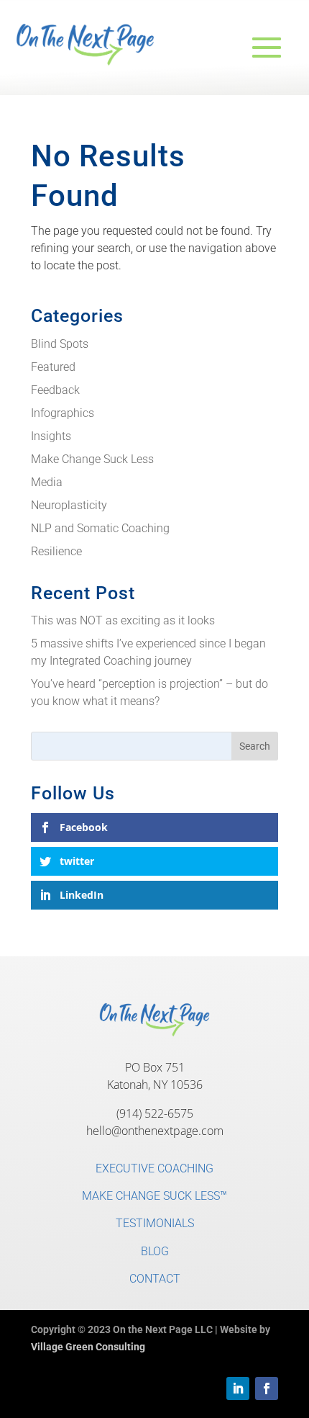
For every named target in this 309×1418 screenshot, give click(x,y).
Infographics (62, 413)
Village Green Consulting (88, 1346)
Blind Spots (59, 344)
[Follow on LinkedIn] (237, 1388)
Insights (51, 436)
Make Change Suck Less (92, 459)
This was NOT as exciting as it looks (123, 620)
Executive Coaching (154, 1168)
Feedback (55, 390)
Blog (155, 1251)
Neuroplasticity (69, 505)
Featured (53, 367)
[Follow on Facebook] (266, 1388)
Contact (154, 1278)
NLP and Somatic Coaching (100, 528)
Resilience (56, 551)
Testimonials (155, 1223)
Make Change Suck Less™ (154, 1196)
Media (47, 482)
